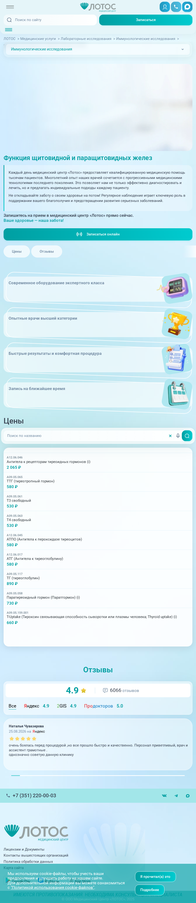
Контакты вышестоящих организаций (36, 855)
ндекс (36, 706)
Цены (17, 251)
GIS (66, 706)
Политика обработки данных (28, 861)
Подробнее (149, 890)
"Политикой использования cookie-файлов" (52, 887)
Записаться (146, 20)
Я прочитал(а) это (155, 877)
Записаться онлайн (103, 234)
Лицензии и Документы (24, 849)
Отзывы (47, 251)
